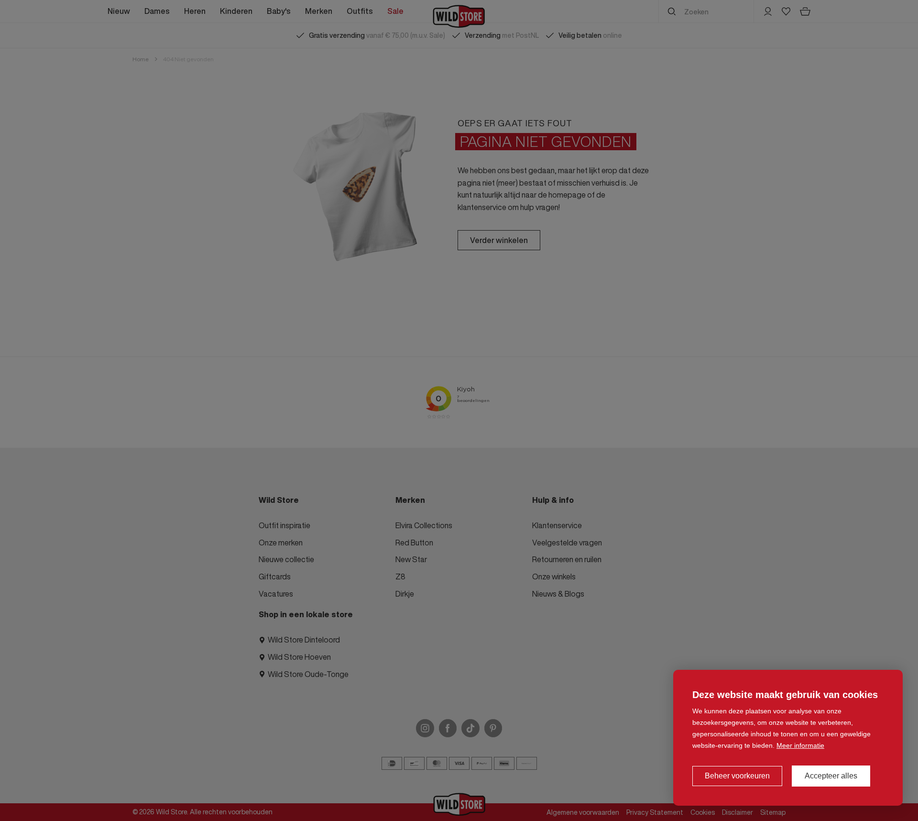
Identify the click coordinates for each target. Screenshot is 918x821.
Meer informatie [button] (800, 745)
